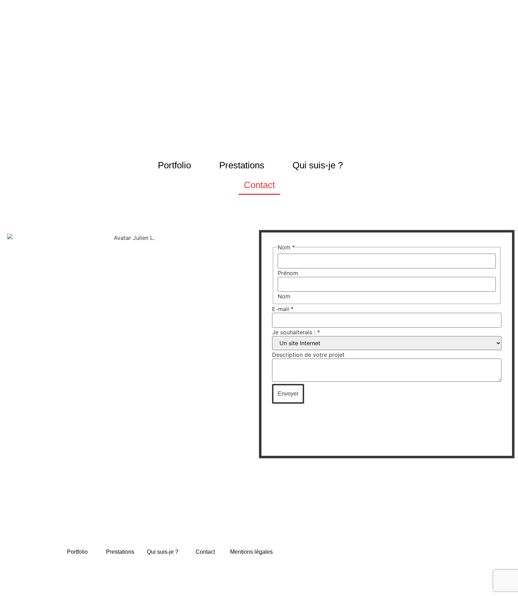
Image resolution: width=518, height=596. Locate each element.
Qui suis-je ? (317, 165)
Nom (284, 296)
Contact (259, 185)
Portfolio (174, 165)
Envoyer (288, 394)
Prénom (288, 273)
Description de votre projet (308, 355)
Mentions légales (251, 551)
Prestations (241, 165)
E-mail (283, 309)
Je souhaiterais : (296, 332)
